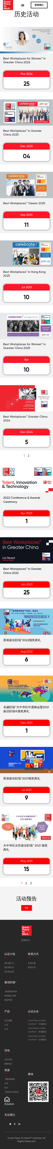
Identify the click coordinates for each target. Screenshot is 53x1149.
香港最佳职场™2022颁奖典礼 (22, 640)
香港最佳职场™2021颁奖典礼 (21, 778)
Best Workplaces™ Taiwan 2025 (24, 203)
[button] (22, 5)
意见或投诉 (9, 1104)
